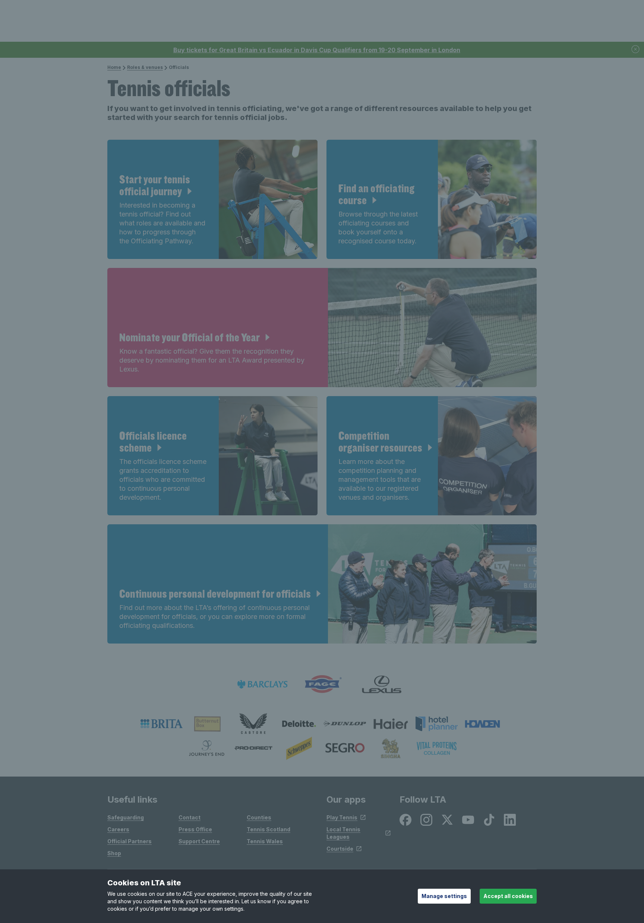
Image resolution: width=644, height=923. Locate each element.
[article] (212, 199)
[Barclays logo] (262, 684)
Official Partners (129, 841)
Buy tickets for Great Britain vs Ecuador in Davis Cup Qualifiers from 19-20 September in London (316, 50)
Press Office (195, 829)
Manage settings (444, 896)
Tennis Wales (265, 841)
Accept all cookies (508, 896)
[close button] (636, 50)
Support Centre (199, 841)
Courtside (339, 848)
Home (114, 67)
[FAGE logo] (322, 684)
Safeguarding (125, 817)
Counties (259, 817)
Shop (114, 853)
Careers (118, 829)
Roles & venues (145, 67)
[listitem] (162, 723)
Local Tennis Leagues (343, 833)
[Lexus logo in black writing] (382, 684)
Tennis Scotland (268, 829)
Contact (190, 817)
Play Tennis (341, 817)
